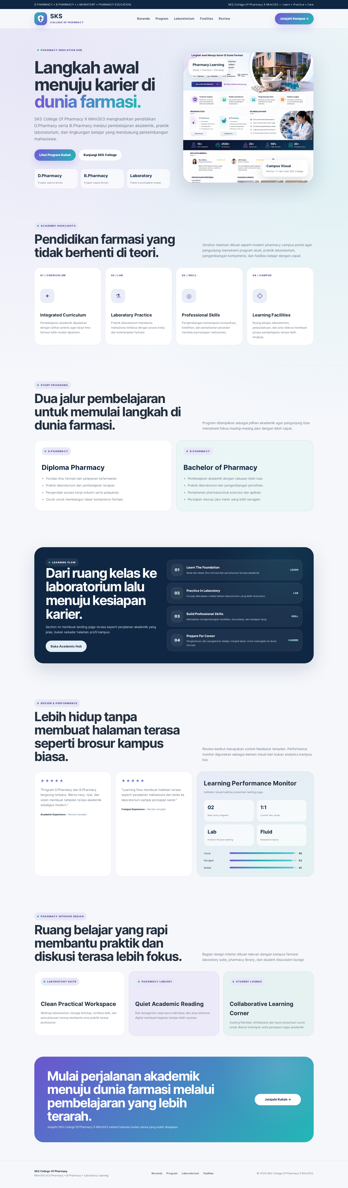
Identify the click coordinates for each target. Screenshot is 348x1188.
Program (162, 18)
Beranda (143, 18)
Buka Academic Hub (66, 646)
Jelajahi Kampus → (294, 18)
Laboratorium (184, 18)
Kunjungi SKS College (100, 155)
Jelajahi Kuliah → (278, 1099)
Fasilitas (206, 18)
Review (224, 18)
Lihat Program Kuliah (55, 155)
